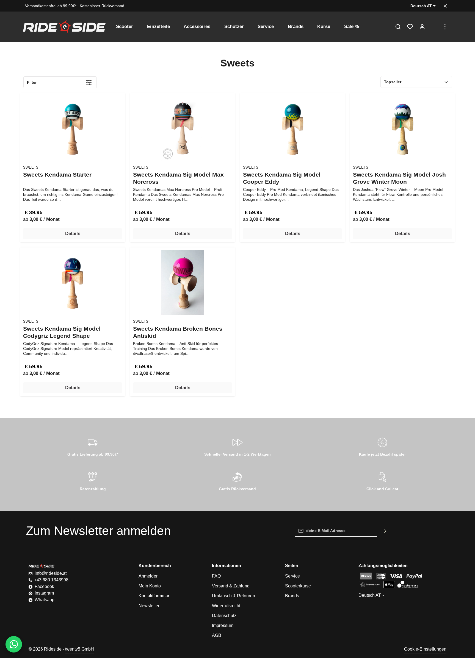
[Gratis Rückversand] (237, 480)
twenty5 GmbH (79, 649)
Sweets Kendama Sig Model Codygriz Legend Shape (62, 332)
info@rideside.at (51, 573)
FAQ (216, 576)
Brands (292, 595)
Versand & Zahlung (231, 586)
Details (72, 233)
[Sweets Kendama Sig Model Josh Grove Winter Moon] (402, 128)
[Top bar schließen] (445, 6)
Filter (32, 82)
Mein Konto (150, 586)
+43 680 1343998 (51, 580)
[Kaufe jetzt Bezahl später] (382, 446)
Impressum (222, 625)
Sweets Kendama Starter (57, 174)
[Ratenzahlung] (92, 480)
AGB (216, 635)
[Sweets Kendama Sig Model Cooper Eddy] (292, 128)
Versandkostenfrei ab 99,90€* (50, 6)
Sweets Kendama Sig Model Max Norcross (178, 178)
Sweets (30, 167)
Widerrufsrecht (226, 605)
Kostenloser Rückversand (102, 6)
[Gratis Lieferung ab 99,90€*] (92, 446)
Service (292, 576)
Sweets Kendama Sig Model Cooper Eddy (282, 178)
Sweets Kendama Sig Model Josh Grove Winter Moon (399, 178)
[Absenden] (385, 530)
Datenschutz (224, 615)
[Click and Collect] (382, 480)
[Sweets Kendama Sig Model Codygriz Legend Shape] (72, 282)
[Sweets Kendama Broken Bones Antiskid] (182, 282)
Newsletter (149, 605)
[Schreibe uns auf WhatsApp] (13, 644)
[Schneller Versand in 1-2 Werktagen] (237, 446)
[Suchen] (398, 26)
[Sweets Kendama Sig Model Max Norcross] (182, 128)
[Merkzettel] (410, 26)
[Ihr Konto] (422, 26)
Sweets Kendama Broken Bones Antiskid (177, 332)
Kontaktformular (154, 595)
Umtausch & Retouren (233, 595)
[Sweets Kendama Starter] (72, 128)
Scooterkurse (298, 586)
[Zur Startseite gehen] (64, 27)
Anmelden (149, 576)
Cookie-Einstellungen (425, 649)
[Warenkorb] (434, 26)
